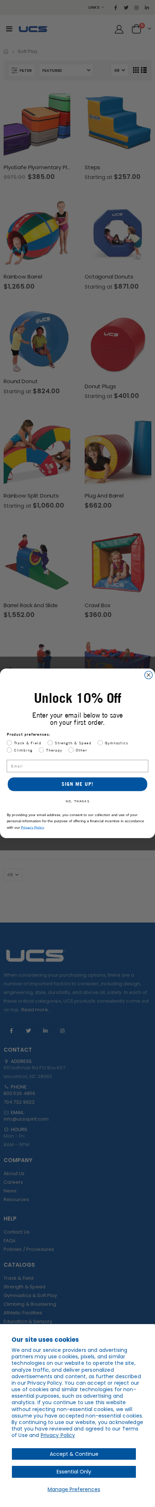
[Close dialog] (148, 675)
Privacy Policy (58, 1435)
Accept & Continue (74, 1454)
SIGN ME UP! (78, 784)
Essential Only (74, 1471)
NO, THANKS (77, 801)
